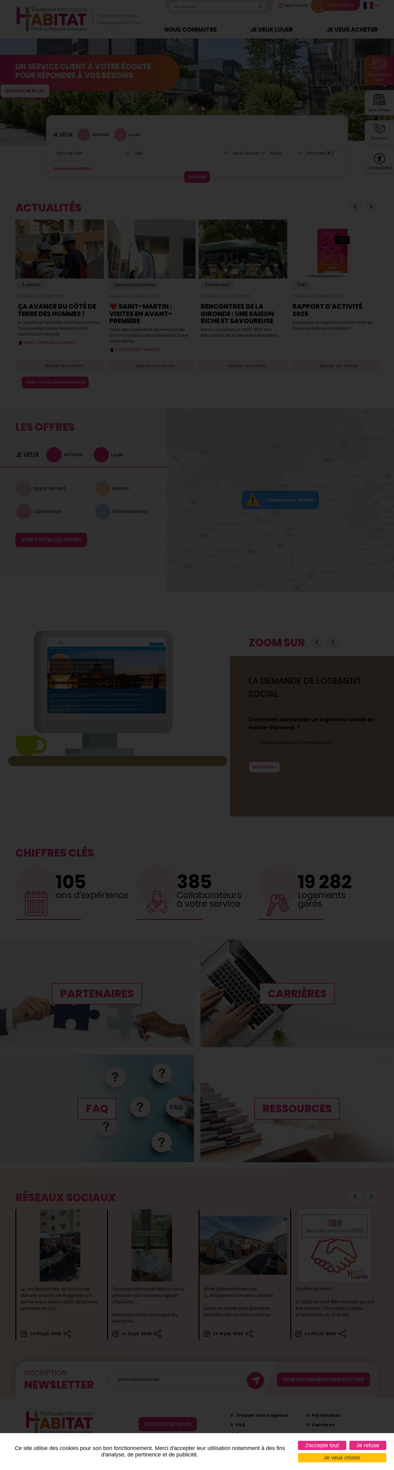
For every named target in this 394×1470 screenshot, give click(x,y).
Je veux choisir (342, 1458)
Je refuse (367, 1445)
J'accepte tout (322, 1445)
